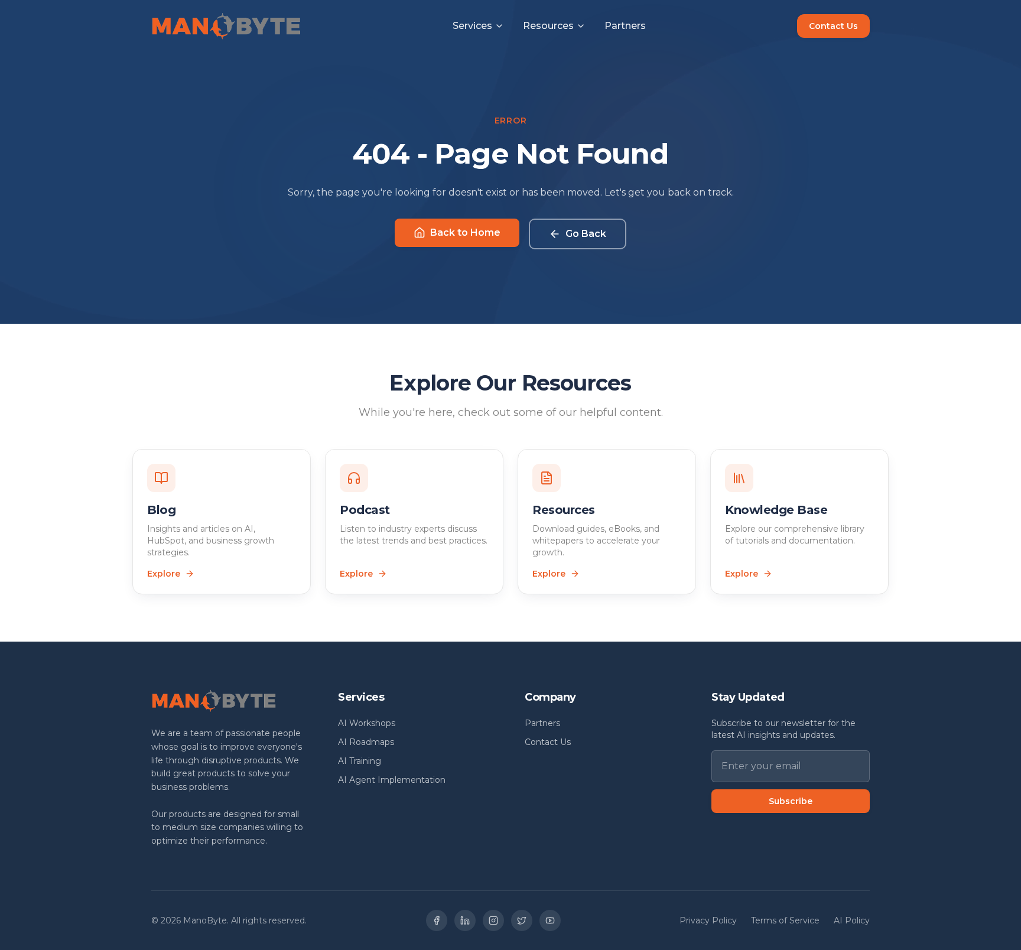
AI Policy (852, 920)
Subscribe (790, 801)
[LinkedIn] (465, 920)
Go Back (585, 233)
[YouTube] (550, 920)
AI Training (359, 761)
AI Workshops (366, 723)
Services (472, 25)
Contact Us (833, 26)
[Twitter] (521, 920)
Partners (625, 25)
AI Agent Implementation (392, 780)
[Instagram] (493, 920)
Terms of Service (785, 920)
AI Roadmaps (366, 742)
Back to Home (465, 232)
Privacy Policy (708, 920)
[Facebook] (436, 920)
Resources (548, 25)
